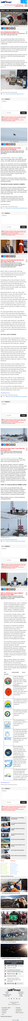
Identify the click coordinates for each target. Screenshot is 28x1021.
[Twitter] (5, 28)
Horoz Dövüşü (11, 94)
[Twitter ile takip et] (11, 998)
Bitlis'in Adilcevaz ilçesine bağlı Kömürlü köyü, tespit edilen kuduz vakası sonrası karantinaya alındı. (11, 453)
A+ (26, 32)
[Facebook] (2, 28)
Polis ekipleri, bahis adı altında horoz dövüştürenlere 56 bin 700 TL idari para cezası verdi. (13, 34)
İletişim (21, 994)
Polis (15, 94)
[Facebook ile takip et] (8, 998)
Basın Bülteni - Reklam (6, 1007)
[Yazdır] (12, 28)
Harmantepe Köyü (16, 208)
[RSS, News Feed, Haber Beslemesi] (14, 998)
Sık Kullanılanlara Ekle (7, 994)
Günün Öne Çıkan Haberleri (6, 1016)
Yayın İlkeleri (20, 993)
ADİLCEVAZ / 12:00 (13, 5)
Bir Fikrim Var (21, 992)
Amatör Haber (7, 995)
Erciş (7, 94)
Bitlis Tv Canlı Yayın (19, 1012)
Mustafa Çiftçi (18, 396)
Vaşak (26, 208)
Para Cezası (21, 94)
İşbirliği (20, 995)
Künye (7, 993)
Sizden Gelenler (14, 873)
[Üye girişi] (16, 998)
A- (26, 33)
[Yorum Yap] (14, 28)
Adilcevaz (10, 208)
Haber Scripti (14, 1020)
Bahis (18, 94)
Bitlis (7, 208)
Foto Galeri (4, 1012)
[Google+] (7, 28)
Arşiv (3, 1014)
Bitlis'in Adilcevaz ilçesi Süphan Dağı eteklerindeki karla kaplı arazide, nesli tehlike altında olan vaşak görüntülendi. (12, 152)
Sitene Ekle (18, 1007)
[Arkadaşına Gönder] (10, 28)
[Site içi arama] (19, 998)
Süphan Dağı (22, 208)
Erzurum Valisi (12, 396)
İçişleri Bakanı (24, 396)
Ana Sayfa (7, 992)
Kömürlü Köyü (12, 541)
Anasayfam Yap (18, 1009)
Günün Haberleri (5, 1009)
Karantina (23, 541)
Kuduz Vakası (18, 541)
